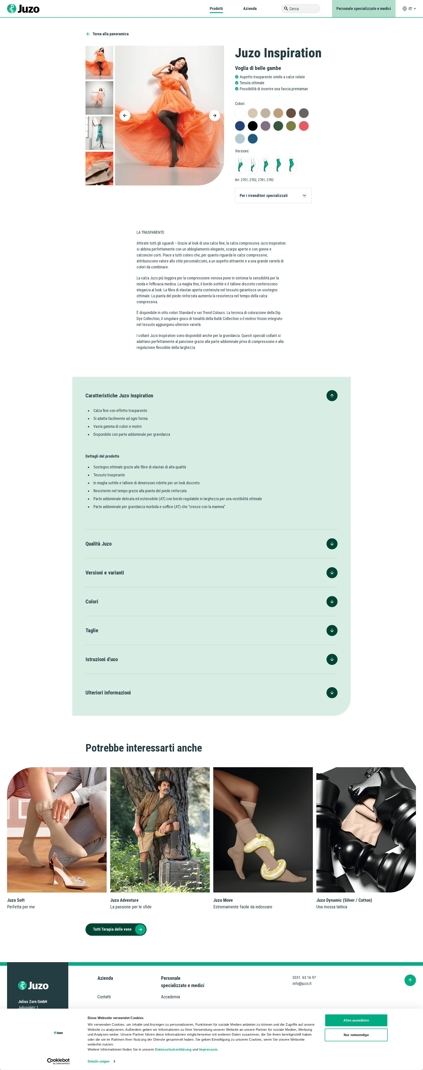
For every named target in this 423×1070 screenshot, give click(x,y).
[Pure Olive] (291, 126)
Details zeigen (98, 1061)
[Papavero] (304, 113)
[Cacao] (291, 113)
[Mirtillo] (240, 126)
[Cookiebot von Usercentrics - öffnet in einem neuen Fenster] (58, 1061)
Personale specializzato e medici (363, 8)
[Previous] (124, 115)
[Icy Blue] (240, 139)
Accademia (170, 996)
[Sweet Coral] (304, 126)
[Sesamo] (253, 113)
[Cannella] (278, 113)
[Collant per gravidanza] (291, 165)
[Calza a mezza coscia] (240, 165)
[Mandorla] (265, 113)
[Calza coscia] (266, 165)
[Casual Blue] (253, 139)
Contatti (104, 996)
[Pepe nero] (253, 126)
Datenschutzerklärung (173, 1049)
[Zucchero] (240, 113)
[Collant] (278, 165)
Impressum (208, 1049)
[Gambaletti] (253, 165)
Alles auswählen (356, 1020)
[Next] (214, 115)
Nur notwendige (356, 1034)
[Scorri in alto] (410, 980)
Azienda (250, 8)
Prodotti (216, 8)
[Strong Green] (278, 126)
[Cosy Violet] (265, 126)
